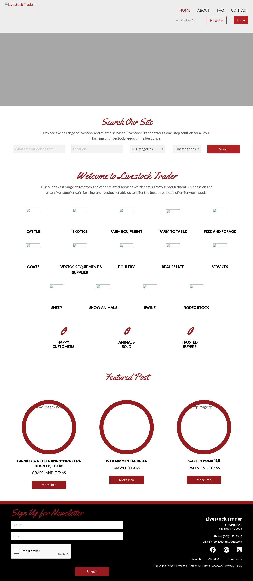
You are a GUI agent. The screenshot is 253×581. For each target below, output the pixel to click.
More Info (49, 485)
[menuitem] (185, 10)
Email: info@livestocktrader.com (222, 541)
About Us (214, 558)
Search (223, 149)
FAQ (220, 10)
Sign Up (218, 20)
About (203, 10)
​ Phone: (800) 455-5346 (227, 536)
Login (241, 20)
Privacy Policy (233, 565)
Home (184, 10)
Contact (239, 10)
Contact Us (235, 558)
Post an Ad (187, 20)
